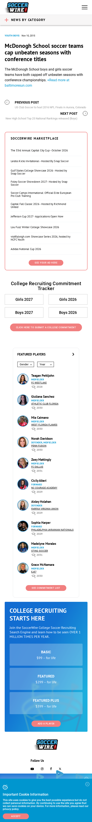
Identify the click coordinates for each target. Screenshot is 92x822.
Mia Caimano (40, 418)
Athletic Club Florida (44, 403)
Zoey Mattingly (41, 460)
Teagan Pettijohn (42, 375)
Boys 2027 (24, 312)
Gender (24, 364)
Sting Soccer (39, 551)
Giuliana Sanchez (42, 396)
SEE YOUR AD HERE (46, 262)
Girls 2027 (24, 299)
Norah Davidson (42, 439)
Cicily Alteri (38, 481)
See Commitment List (46, 588)
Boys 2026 (68, 312)
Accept (16, 816)
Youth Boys (12, 35)
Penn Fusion (38, 445)
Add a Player (46, 723)
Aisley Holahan (41, 502)
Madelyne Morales (43, 544)
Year (42, 364)
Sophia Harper (40, 523)
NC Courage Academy (44, 487)
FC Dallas (37, 466)
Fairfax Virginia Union (44, 508)
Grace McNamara (42, 565)
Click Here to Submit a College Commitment (46, 327)
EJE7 (33, 572)
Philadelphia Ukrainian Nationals (52, 529)
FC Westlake (39, 382)
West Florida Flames (44, 424)
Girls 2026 (68, 299)
